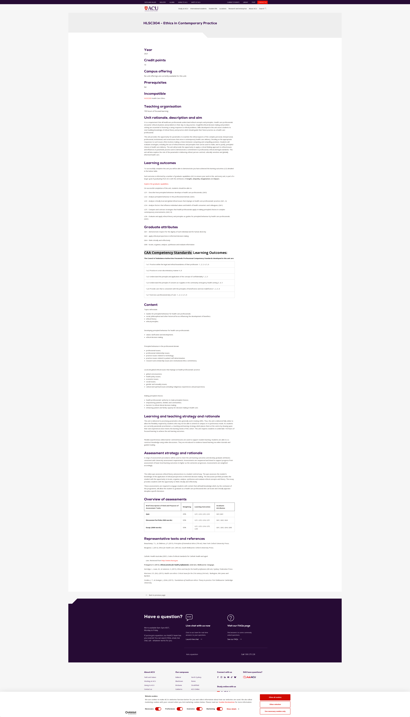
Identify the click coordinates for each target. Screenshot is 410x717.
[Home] (151, 8)
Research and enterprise (237, 8)
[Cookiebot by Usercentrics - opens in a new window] (131, 712)
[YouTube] (228, 677)
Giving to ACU (182, 2)
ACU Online (195, 689)
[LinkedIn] (225, 677)
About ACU (253, 8)
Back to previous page (157, 595)
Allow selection (275, 704)
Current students (233, 2)
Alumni (172, 2)
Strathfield (195, 685)
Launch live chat (192, 639)
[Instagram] (221, 677)
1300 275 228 (250, 654)
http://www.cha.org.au (170, 560)
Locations (222, 8)
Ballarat (178, 677)
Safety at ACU (195, 2)
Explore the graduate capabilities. (156, 184)
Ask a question (192, 654)
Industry (163, 2)
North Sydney (196, 677)
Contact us (262, 2)
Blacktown (179, 681)
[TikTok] (231, 677)
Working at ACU (150, 681)
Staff (253, 2)
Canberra (178, 689)
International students (198, 8)
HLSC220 (148, 98)
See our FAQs (232, 639)
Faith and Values (150, 2)
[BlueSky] (235, 677)
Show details (231, 709)
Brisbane (178, 685)
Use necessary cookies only (275, 711)
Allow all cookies (275, 697)
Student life (213, 8)
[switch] (180, 709)
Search (261, 8)
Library (245, 2)
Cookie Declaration (227, 702)
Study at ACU (183, 8)
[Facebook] (218, 677)
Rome (193, 681)
